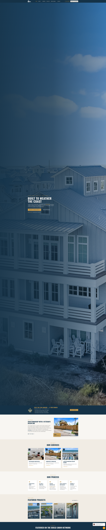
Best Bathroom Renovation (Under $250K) (42, 412)
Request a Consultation (74, 1)
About (39, 1)
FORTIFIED (48, 204)
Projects (48, 1)
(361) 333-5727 (30, 212)
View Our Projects (46, 209)
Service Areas (53, 1)
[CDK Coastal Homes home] (29, 1)
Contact (58, 1)
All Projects (74, 500)
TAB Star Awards (42, 407)
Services (43, 1)
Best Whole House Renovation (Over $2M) (42, 410)
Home (36, 1)
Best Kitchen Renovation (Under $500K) (41, 411)
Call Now (67, 1)
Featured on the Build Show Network (53, 527)
